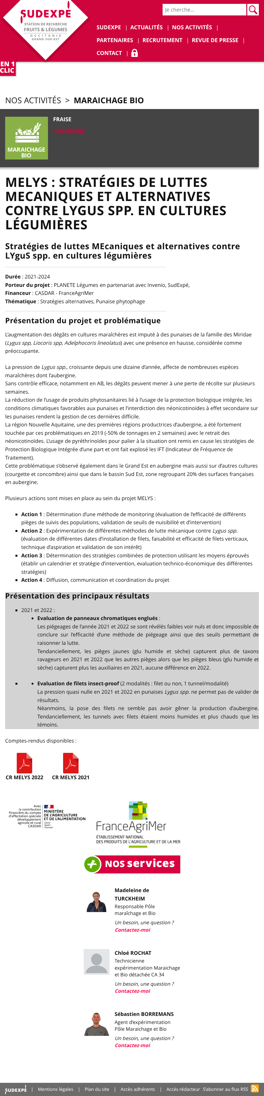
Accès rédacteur (183, 1089)
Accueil (15, 1089)
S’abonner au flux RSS (225, 1089)
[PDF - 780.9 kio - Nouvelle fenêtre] (24, 763)
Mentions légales (55, 1089)
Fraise (62, 119)
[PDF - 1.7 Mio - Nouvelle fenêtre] (71, 763)
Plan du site (97, 1089)
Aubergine (69, 131)
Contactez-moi (132, 930)
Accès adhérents (138, 1089)
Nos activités (33, 100)
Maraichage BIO (109, 100)
